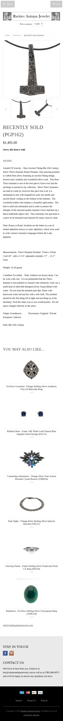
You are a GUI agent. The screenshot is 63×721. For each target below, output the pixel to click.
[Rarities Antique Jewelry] (31, 15)
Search (19, 700)
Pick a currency (26, 24)
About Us (31, 700)
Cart (58, 4)
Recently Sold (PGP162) (34, 35)
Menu (9, 4)
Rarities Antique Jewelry (30, 711)
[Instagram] (11, 653)
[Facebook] (5, 653)
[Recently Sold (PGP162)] (21, 109)
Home (7, 35)
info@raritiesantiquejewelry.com (18, 625)
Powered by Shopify (32, 715)
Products (17, 35)
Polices (44, 700)
